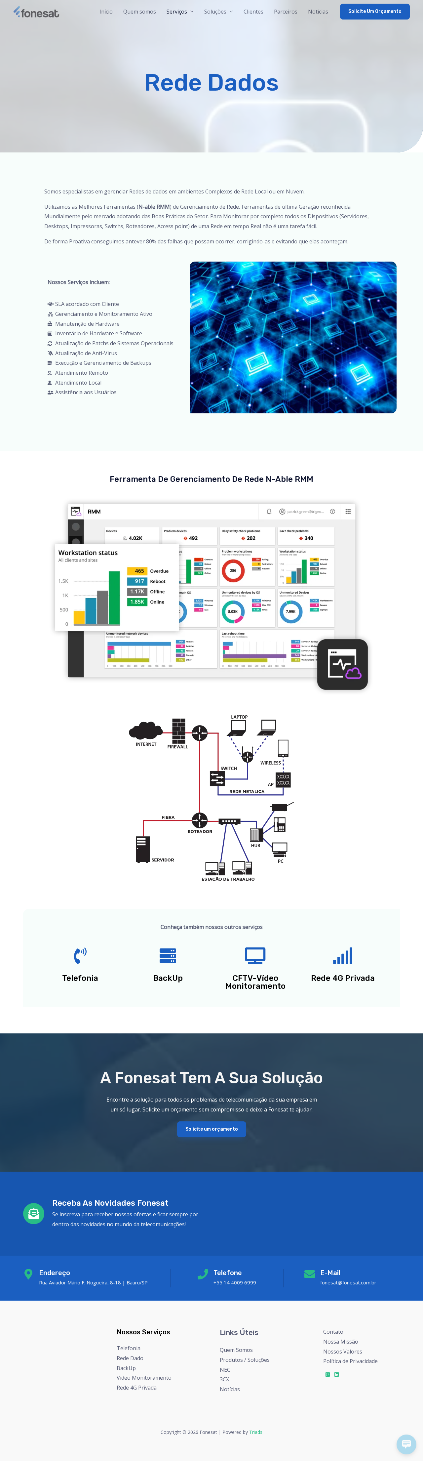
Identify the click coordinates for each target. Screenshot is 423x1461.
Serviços (177, 11)
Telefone (227, 1273)
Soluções (215, 11)
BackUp (126, 1368)
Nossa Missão (340, 1341)
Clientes (253, 11)
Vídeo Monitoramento (144, 1377)
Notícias (318, 11)
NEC (225, 1369)
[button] (375, 12)
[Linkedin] (336, 1374)
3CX (224, 1379)
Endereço (54, 1273)
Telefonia (128, 1348)
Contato (333, 1331)
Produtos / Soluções (245, 1359)
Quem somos (139, 11)
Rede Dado (130, 1358)
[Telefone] (203, 1274)
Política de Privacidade (350, 1361)
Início (106, 11)
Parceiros (285, 11)
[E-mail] (309, 1274)
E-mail (330, 1273)
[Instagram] (327, 1374)
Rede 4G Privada (137, 1387)
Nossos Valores (342, 1351)
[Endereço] (28, 1274)
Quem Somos (236, 1350)
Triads (255, 1432)
